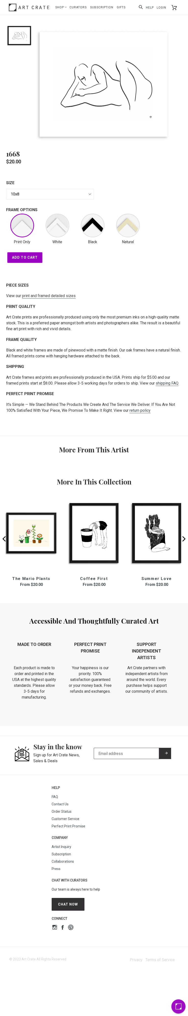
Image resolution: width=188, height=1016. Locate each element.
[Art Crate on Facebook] (62, 928)
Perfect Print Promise (68, 826)
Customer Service (65, 819)
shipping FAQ (167, 383)
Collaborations (63, 861)
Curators (78, 7)
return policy (140, 410)
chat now (68, 904)
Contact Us (60, 804)
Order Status (61, 811)
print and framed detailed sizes (49, 295)
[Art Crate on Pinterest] (70, 928)
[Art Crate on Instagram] (55, 928)
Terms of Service (160, 959)
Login (161, 7)
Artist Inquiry (61, 847)
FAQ (55, 797)
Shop (60, 7)
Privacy (136, 959)
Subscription (101, 7)
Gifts (121, 7)
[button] (182, 538)
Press (56, 869)
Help (150, 7)
